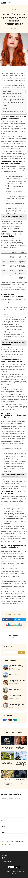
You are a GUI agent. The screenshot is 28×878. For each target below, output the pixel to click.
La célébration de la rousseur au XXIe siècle (13, 110)
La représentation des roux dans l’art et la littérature (12, 104)
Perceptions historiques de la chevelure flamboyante (12, 97)
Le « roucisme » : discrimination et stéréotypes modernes (13, 107)
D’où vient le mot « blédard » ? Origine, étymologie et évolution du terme (17, 667)
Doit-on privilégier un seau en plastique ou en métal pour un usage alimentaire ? (16, 704)
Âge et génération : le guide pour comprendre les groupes (16, 696)
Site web (3, 832)
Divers (14, 9)
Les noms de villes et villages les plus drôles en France (16, 673)
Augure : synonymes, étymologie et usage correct (16, 688)
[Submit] (21, 652)
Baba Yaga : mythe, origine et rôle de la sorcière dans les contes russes (20, 781)
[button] (8, 619)
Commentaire (4, 802)
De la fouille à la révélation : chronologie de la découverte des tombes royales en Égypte (7, 782)
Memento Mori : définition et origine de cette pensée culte (7, 747)
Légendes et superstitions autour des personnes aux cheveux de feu (14, 100)
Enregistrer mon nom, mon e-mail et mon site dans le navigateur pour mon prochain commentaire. (13, 841)
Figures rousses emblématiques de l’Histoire (13, 102)
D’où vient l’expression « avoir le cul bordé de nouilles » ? (17, 681)
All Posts (14, 637)
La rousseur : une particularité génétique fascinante (12, 94)
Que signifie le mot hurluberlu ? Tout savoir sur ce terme (20, 747)
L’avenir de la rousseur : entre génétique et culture (13, 112)
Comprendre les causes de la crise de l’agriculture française (7, 762)
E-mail (3, 826)
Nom (2, 820)
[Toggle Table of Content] (24, 91)
